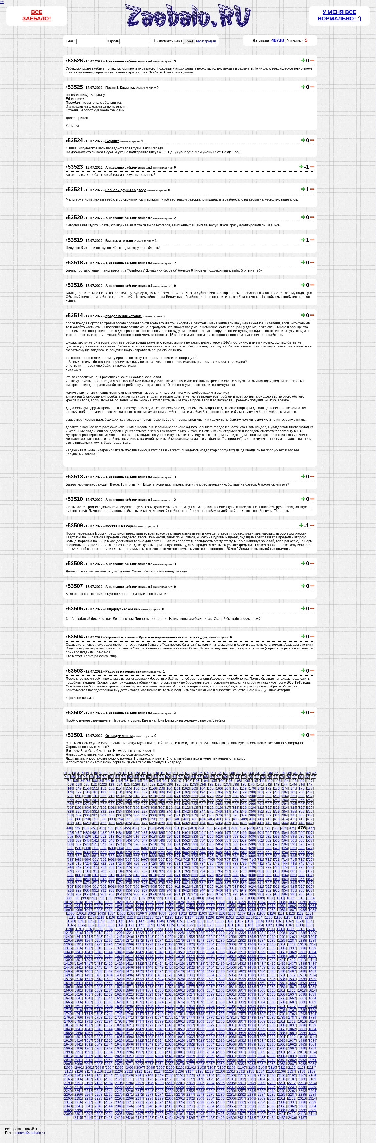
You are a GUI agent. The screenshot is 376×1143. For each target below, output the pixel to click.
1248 (149, 937)
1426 (180, 964)
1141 (81, 921)
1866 (78, 1033)
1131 (229, 917)
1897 (139, 1037)
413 (277, 819)
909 (161, 887)
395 (128, 819)
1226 (180, 933)
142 (268, 784)
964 (120, 894)
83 (313, 777)
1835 (272, 1025)
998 (151, 898)
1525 (170, 979)
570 (87, 844)
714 (285, 860)
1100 (172, 914)
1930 (221, 1041)
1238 (302, 933)
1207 (240, 929)
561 (260, 840)
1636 (282, 994)
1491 (78, 975)
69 (225, 777)
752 (103, 867)
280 (169, 804)
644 (202, 852)
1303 (200, 944)
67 (212, 777)
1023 (149, 902)
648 (235, 852)
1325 (170, 948)
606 (137, 848)
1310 (272, 944)
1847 (139, 1029)
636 (136, 852)
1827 (190, 1025)
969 (161, 894)
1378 (200, 956)
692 (104, 860)
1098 (152, 914)
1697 (139, 1006)
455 (127, 828)
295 (293, 804)
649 (244, 852)
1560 (272, 983)
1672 (139, 1002)
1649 (160, 998)
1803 (200, 1021)
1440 (68, 967)
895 (293, 883)
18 (156, 773)
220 (169, 796)
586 (219, 844)
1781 (231, 1017)
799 (244, 871)
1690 (68, 1006)
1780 (221, 1017)
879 (161, 883)
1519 (109, 979)
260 (252, 800)
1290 (68, 944)
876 (136, 883)
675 (211, 856)
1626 (180, 994)
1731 (231, 1010)
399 (161, 819)
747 (310, 863)
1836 (282, 1025)
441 (260, 823)
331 (95, 811)
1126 (179, 917)
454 (119, 828)
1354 (210, 952)
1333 (251, 948)
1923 (149, 1041)
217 (145, 796)
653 (277, 852)
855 (211, 879)
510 (87, 836)
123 (111, 784)
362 (103, 815)
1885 (272, 1033)
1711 (281, 1006)
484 (120, 833)
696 (137, 860)
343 (194, 811)
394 (120, 819)
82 (307, 777)
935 (128, 890)
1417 (88, 964)
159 (161, 788)
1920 (119, 1041)
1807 (241, 1021)
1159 (259, 921)
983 (277, 894)
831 (260, 875)
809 (79, 875)
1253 (200, 937)
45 (73, 777)
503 (277, 833)
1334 (261, 948)
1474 (160, 971)
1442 (88, 967)
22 (181, 773)
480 (87, 833)
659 (78, 856)
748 (70, 867)
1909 (261, 1037)
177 (310, 788)
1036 (282, 902)
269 (78, 804)
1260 (272, 937)
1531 (231, 979)
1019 (109, 902)
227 (227, 796)
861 (260, 879)
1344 (109, 952)
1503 (200, 975)
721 (95, 863)
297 (310, 804)
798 (235, 871)
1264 (312, 937)
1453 (200, 967)
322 (268, 808)
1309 (261, 944)
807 (310, 871)
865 (293, 879)
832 (268, 875)
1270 (119, 940)
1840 (68, 1029)
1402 (190, 960)
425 (128, 823)
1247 (139, 937)
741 (260, 863)
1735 (272, 1010)
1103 (202, 914)
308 (153, 808)
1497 (139, 975)
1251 (180, 937)
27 (213, 773)
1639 (312, 994)
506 (301, 833)
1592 (88, 991)
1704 (210, 1006)
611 (178, 848)
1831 (231, 1025)
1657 (241, 998)
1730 (221, 1010)
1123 (150, 917)
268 (70, 804)
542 (103, 840)
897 (310, 883)
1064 (312, 906)
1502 (190, 975)
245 (128, 800)
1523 (149, 979)
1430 (221, 964)
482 (103, 833)
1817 (88, 1025)
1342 (88, 952)
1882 (241, 1033)
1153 (200, 921)
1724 (160, 1010)
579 (161, 844)
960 (87, 894)
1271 (129, 940)
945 (211, 890)
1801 (180, 1021)
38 (283, 773)
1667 (88, 1002)
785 (128, 871)
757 (145, 867)
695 (128, 860)
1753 (200, 1014)
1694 (109, 1006)
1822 (139, 1025)
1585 (272, 987)
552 (186, 840)
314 (202, 808)
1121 (130, 917)
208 (70, 796)
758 (153, 867)
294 (285, 804)
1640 (68, 998)
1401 (180, 960)
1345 (119, 952)
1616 (78, 994)
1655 (221, 998)
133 (194, 784)
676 (219, 856)
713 (277, 860)
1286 (282, 940)
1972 (139, 1048)
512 (103, 836)
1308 (251, 944)
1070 (119, 910)
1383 (251, 956)
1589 (312, 987)
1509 (261, 975)
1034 (261, 902)
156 (136, 788)
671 (178, 856)
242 (103, 800)
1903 (200, 1037)
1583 (251, 987)
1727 (190, 1010)
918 (235, 887)
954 (285, 890)
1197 (138, 929)
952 (268, 890)
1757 (241, 1014)
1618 (98, 994)
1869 (109, 1033)
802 (268, 871)
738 (235, 863)
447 (310, 823)
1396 (129, 960)
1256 (231, 937)
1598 (149, 991)
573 (112, 844)
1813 (302, 1021)
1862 (292, 1029)
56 (143, 777)
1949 (160, 1044)
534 (285, 836)
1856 (231, 1029)
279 (161, 804)
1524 (160, 979)
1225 (170, 933)
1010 (270, 898)
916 (219, 887)
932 (103, 890)
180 (87, 792)
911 (178, 887)
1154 (210, 921)
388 (70, 819)
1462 (292, 967)
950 (252, 890)
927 (310, 887)
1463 (302, 967)
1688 (302, 1002)
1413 (302, 960)
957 (310, 890)
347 (227, 811)
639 (161, 852)
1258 (251, 937)
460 (168, 828)
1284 (261, 940)
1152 (190, 921)
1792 (88, 1021)
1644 (109, 998)
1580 (221, 987)
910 (170, 887)
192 (186, 792)
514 (120, 836)
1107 (242, 914)
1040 (68, 906)
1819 (109, 1025)
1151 (180, 921)
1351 (180, 952)
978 (235, 894)
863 (277, 879)
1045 (119, 906)
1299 (160, 944)
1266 (78, 940)
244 (120, 800)
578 (153, 844)
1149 (160, 921)
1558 (251, 983)
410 (252, 819)
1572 (139, 987)
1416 (78, 964)
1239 (312, 933)
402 (186, 819)
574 (120, 844)
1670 (119, 1002)
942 (186, 890)
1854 (210, 1029)
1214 (311, 929)
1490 (68, 975)
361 (95, 815)
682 (268, 856)
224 (202, 796)
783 (112, 871)
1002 (189, 898)
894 (285, 883)
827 (227, 875)
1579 (210, 987)
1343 (98, 952)
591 (260, 844)
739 (244, 863)
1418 (98, 964)
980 (252, 894)
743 (277, 863)
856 (219, 879)
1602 (190, 991)
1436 (282, 964)
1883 (251, 1033)
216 (136, 796)
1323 (149, 948)
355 (293, 811)
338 (153, 811)
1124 (160, 917)
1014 (311, 898)
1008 (250, 898)
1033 (251, 902)
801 (260, 871)
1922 (139, 1041)
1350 (170, 952)
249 (161, 800)
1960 (272, 1044)
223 (194, 796)
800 (252, 871)
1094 (111, 914)
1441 (78, 967)
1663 (302, 998)
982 (268, 894)
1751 (180, 1014)
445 (293, 823)
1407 (241, 960)
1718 (98, 1010)
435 (211, 823)
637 (145, 852)
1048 (149, 906)
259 (244, 800)
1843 (98, 1029)
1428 (200, 964)
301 (95, 808)
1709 (261, 1006)
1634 (261, 994)
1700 (170, 1006)
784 (120, 871)
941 (178, 890)
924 (285, 887)
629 (78, 852)
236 (301, 796)
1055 (221, 906)
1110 (271, 914)
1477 (190, 971)
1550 (170, 983)
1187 (289, 925)
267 (310, 800)
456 (135, 828)
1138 (298, 917)
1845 (119, 1029)
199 (244, 792)
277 (145, 804)
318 (235, 808)
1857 (241, 1029)
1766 (78, 1017)
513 (112, 836)
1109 (261, 914)
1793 (98, 1021)
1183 (249, 925)
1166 (81, 925)
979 (244, 894)
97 (152, 781)
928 (70, 890)
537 (310, 836)
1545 (119, 983)
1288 (302, 940)
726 (136, 863)
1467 (88, 971)
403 (194, 819)
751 (95, 867)
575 (128, 844)
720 (87, 863)
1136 (278, 917)
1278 (200, 940)
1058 (251, 906)
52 (117, 777)
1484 (261, 971)
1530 (221, 979)
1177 (190, 925)
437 (227, 823)
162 (186, 788)
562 (268, 840)
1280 (221, 940)
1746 (129, 1014)
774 (285, 867)
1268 (98, 940)
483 (112, 833)
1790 (68, 1021)
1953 (200, 1044)
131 (177, 784)
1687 (292, 1002)
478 (70, 833)
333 (112, 811)
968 (153, 894)
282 (186, 804)
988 (68, 898)
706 (219, 860)
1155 (220, 921)
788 (153, 871)
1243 (98, 937)
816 (136, 875)
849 (161, 879)
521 (178, 836)
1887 (292, 1033)
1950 (170, 1044)
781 (95, 871)
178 (70, 792)
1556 (231, 983)
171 (260, 788)
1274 (160, 940)
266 (301, 800)
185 (128, 792)
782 (103, 871)
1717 (88, 1010)
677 (227, 856)
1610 (272, 991)
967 (145, 894)
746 (301, 863)
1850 (170, 1029)
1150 (170, 921)
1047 (139, 906)
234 (285, 796)
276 (136, 804)
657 (310, 852)
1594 (109, 991)
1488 (302, 971)
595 (293, 844)
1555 (221, 983)
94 (133, 781)
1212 (290, 929)
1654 (210, 998)
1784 (261, 1017)
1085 (272, 910)
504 (285, 833)
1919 (109, 1041)
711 (260, 860)
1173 (150, 925)
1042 (88, 906)
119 (78, 784)
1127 (189, 917)
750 (87, 867)
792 (186, 871)
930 (87, 890)
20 (169, 773)
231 (260, 796)
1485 (272, 971)
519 (161, 836)
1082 (241, 910)
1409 (261, 960)
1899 (160, 1037)
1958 (251, 1044)
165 (211, 788)
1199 (158, 929)
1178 (200, 925)
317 (227, 808)
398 (153, 819)
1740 (68, 1014)
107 (230, 781)
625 (293, 848)
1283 (251, 940)
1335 (272, 948)
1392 (88, 960)
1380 (221, 956)
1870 (119, 1033)
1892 (88, 1037)
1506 (231, 975)
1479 (210, 971)
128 (153, 784)
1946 (129, 1044)
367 (145, 815)
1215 (68, 933)
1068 (98, 910)
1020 (119, 902)
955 (293, 890)
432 (186, 823)
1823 (149, 1025)
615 (211, 848)
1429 (210, 964)
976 (219, 894)
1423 (149, 964)
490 (169, 833)
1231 (231, 933)
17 (150, 773)
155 (128, 788)
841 (95, 879)
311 (178, 808)
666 (136, 856)
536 (301, 836)
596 (301, 844)
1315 (68, 948)
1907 (241, 1037)
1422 (139, 964)
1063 (302, 906)
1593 (98, 991)
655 (293, 852)
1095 (122, 914)
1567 (88, 987)
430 (169, 823)
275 (128, 804)
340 (169, 811)
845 (128, 879)
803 (277, 871)
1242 (88, 937)
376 (219, 815)
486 (136, 833)
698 (153, 860)
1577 (190, 987)
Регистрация (206, 41)
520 (169, 836)
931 (95, 890)
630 (87, 852)
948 (235, 890)
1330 (221, 948)
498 (235, 833)
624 (285, 848)
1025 (170, 902)
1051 (180, 906)
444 (285, 823)
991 (93, 898)
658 (70, 856)
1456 (231, 967)
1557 (241, 983)
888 (235, 883)
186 (136, 792)
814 (120, 875)
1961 (282, 1044)
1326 (180, 948)
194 (202, 792)
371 (178, 815)
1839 (312, 1025)
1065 (68, 910)
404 (203, 819)
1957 (241, 1044)
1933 (251, 1041)
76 (269, 777)
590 (252, 844)
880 (169, 883)
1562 (292, 983)
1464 (312, 967)
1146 (130, 921)
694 (120, 860)
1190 (69, 929)
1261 (282, 937)
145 (293, 784)
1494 (109, 975)
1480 (221, 971)
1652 (190, 998)
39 (289, 773)
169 (244, 788)
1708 (251, 1006)
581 (178, 844)
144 (285, 784)
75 (263, 777)
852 (186, 879)
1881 (231, 1033)
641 (178, 852)
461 (176, 828)
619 (244, 848)
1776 (180, 1017)
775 (293, 867)
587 (227, 844)
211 (95, 796)
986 (301, 894)
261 (260, 800)
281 (178, 804)
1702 (190, 1006)
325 (293, 808)
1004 (209, 898)
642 (186, 852)
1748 (149, 1014)
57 (149, 777)
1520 (119, 979)
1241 (78, 937)
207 (310, 792)
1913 (302, 1037)
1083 (251, 910)
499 (244, 833)
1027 (190, 902)
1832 (241, 1025)
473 (276, 828)
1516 (78, 979)
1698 (149, 1006)
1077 (190, 910)
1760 (272, 1014)
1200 (168, 929)
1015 (68, 902)
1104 (212, 914)
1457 (241, 967)
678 (235, 856)
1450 (170, 967)
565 (293, 840)
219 (161, 796)
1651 (180, 998)
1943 (98, 1044)
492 (186, 833)
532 (268, 836)
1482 (241, 971)
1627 (190, 994)
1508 (251, 975)
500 (252, 833)
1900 (170, 1037)
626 (301, 848)
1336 (282, 948)
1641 (78, 998)
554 (202, 840)
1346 (129, 952)
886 (219, 883)
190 (169, 792)
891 (260, 883)
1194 (109, 929)
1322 (139, 948)
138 (235, 784)
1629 (210, 994)
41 (302, 773)
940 (169, 890)
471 (259, 828)
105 (213, 781)
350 (252, 811)
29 (226, 773)
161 (178, 788)
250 (169, 800)
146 (301, 784)
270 (87, 804)
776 (301, 867)
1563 (302, 983)
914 (202, 887)
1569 (109, 987)
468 (234, 828)
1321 (129, 948)
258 (235, 800)
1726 (180, 1010)
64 (193, 777)
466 (218, 828)
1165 (71, 925)
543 (112, 840)
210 (87, 796)
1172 (140, 925)
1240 (68, 937)
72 (244, 777)
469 (243, 828)
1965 (68, 1048)
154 (120, 788)
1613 (302, 991)
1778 (200, 1017)
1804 (210, 1021)
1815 (68, 1025)
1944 (109, 1044)
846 (136, 879)
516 (136, 836)
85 (76, 781)
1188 (299, 925)
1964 (312, 1044)
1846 (129, 1029)
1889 (312, 1033)
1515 (68, 979)
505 (293, 833)
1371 (129, 956)
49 (98, 777)
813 (112, 875)
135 (210, 784)
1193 (99, 929)
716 (301, 860)
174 (285, 788)
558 (235, 840)
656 (301, 852)
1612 (292, 991)
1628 (200, 994)
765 (211, 867)
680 (252, 856)
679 (244, 856)
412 (268, 819)
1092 (91, 914)
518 (153, 836)
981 (260, 894)
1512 (292, 975)
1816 (78, 1025)
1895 (119, 1037)
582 (186, 844)
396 (137, 819)
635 (128, 852)
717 (310, 860)
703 (194, 860)
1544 (109, 983)
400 (170, 819)
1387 (292, 956)
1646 (129, 998)
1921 (129, 1041)
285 (211, 804)
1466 (78, 971)
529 (244, 836)
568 (70, 844)
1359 (261, 952)
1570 (119, 987)
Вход (189, 41)
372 (186, 815)
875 (128, 883)
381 (260, 815)
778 (70, 871)
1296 (129, 944)
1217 (88, 933)
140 (252, 784)
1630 (221, 994)
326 (301, 808)
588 (235, 844)
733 (194, 863)
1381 (231, 956)
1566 (78, 987)
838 (70, 879)
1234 (261, 933)
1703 (200, 1006)
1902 (190, 1037)
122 (103, 784)
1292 (88, 944)
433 (194, 823)
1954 (210, 1044)
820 (169, 875)
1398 (149, 960)
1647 (139, 998)
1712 (292, 1006)
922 (268, 887)
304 (120, 808)
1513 (302, 975)
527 (227, 836)
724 (120, 863)
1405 (221, 960)
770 (252, 867)
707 (227, 860)
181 (95, 792)
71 (237, 777)
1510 (272, 975)
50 (105, 777)
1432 (241, 964)
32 (245, 773)
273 (112, 804)
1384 (261, 956)
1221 (129, 933)
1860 (272, 1029)
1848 (149, 1029)
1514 (312, 975)
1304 (210, 944)
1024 (160, 902)
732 (186, 863)
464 (201, 828)
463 (193, 828)
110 (254, 781)
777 (310, 867)
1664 (312, 998)
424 (120, 823)
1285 (272, 940)
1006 (229, 898)
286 (219, 804)
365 (128, 815)
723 (112, 863)
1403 (200, 960)
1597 (139, 991)
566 (301, 840)
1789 (312, 1017)
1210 (270, 929)
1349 (160, 952)
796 (219, 871)
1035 (272, 902)
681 (260, 856)
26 (207, 773)
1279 (210, 940)
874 (120, 883)
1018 (98, 902)
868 (70, 883)
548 (153, 840)
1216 (78, 933)
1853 (200, 1029)
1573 (149, 987)
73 (250, 777)
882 (186, 883)
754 (120, 867)
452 (102, 828)
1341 (78, 952)
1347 (139, 952)
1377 (190, 956)
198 (235, 792)
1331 (231, 948)
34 (257, 773)
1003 (199, 898)
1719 (109, 1010)
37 (276, 773)
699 (161, 860)
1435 (272, 964)
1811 (281, 1021)
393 (112, 819)
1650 (170, 998)
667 (145, 856)
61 (174, 777)
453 (110, 828)
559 (244, 840)
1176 (180, 925)
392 (104, 819)
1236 (282, 933)
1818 (98, 1025)
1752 (190, 1014)
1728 (200, 1010)
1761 (282, 1014)
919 (244, 887)
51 (111, 777)
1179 (210, 925)
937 (145, 890)
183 (112, 792)
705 (211, 860)
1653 (200, 998)
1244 (109, 937)
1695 (119, 1006)
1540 (68, 983)
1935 (272, 1041)
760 (169, 867)
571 (95, 844)
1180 (220, 925)
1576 (180, 987)
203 (277, 792)
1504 (210, 975)
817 (145, 875)
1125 (169, 917)
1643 (98, 998)
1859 (261, 1029)
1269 (109, 940)
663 (112, 856)
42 (308, 773)
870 (87, 883)
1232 (241, 933)
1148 (150, 921)
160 (169, 788)
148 (70, 788)
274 (120, 804)
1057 (241, 906)
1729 (210, 1010)
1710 (272, 1006)
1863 (302, 1029)
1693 (98, 1006)
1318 (98, 948)
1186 (279, 925)
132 (186, 784)
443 (277, 823)
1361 (282, 952)
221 (178, 796)
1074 (160, 910)
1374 (160, 956)
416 (301, 819)
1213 (300, 929)
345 (211, 811)
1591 (78, 991)
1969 (109, 1048)
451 (94, 828)
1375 (170, 956)
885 (211, 883)
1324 (160, 948)
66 (206, 777)
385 (293, 815)
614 (202, 848)
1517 (88, 979)
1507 (241, 975)
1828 (200, 1025)
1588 (302, 987)
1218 (98, 933)
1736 (282, 1010)
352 (268, 811)
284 (202, 804)
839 (78, 879)
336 (136, 811)
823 (194, 875)
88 (95, 781)
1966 (78, 1048)
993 (110, 898)
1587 (292, 987)
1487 (292, 971)
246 (136, 800)
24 (194, 773)
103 (197, 781)
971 (178, 894)
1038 (302, 902)
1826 (180, 1025)
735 (211, 863)
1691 (78, 1006)
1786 (282, 1017)
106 (221, 781)
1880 (221, 1033)
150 (87, 788)
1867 (88, 1033)
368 (153, 815)
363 (112, 815)
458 (152, 828)
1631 (231, 994)
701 (178, 860)
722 (103, 863)
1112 (290, 914)
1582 (241, 987)
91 (114, 781)
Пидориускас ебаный (122, 609)
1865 (68, 1033)
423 (112, 823)
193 (194, 792)
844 (120, 879)
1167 (91, 925)
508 (70, 836)
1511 (281, 975)
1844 (109, 1029)
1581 (231, 987)
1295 (119, 944)
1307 (241, 944)
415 (293, 819)
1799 (160, 1021)
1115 (71, 917)
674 (202, 856)
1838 (302, 1025)
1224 (160, 933)
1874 (160, 1033)
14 (131, 773)
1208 (250, 929)
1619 (109, 994)
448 (69, 828)
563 (277, 840)
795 (211, 871)
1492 (88, 975)
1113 (300, 914)
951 (260, 890)
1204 (209, 929)
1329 (210, 948)
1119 (110, 917)
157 (145, 788)
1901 (180, 1037)
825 (211, 875)
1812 (292, 1021)
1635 (272, 994)
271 (95, 804)
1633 (251, 994)
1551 (180, 983)
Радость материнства (123, 671)
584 (202, 844)
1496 (129, 975)
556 (219, 840)
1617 (88, 994)
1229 (210, 933)
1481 (231, 971)
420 (87, 823)
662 (103, 856)
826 (219, 875)
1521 (129, 979)
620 (252, 848)
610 (170, 848)
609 (161, 848)
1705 (221, 1006)
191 (178, 792)
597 (310, 844)
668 (153, 856)
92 (120, 781)
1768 (98, 1017)
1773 (149, 1017)
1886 (282, 1033)
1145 (120, 921)
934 (120, 890)
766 (219, 867)
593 (277, 844)
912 (186, 887)
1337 (292, 948)
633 (112, 852)
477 (311, 828)
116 (302, 781)
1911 (281, 1037)
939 (161, 890)
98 (158, 781)
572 (103, 844)
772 (268, 867)
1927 (190, 1041)
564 (285, 840)
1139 (308, 917)
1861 (282, 1029)
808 (70, 875)
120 (86, 784)
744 (285, 863)
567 (310, 840)
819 (161, 875)
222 (186, 796)
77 (275, 777)
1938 (302, 1041)
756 (136, 867)
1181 (229, 925)
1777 (190, 1017)
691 (95, 860)
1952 (190, 1044)
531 (260, 836)
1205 (219, 929)
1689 (312, 1002)
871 (95, 883)
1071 (129, 910)
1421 (129, 964)
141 (260, 784)
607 (145, 848)
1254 (210, 937)
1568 (98, 987)
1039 (312, 902)
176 (301, 788)
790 (169, 871)
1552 (190, 983)
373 (194, 815)
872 (103, 883)
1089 (312, 910)
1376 (180, 956)
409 (244, 819)
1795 (119, 1021)
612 (186, 848)
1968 (98, 1048)
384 (285, 815)
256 (219, 800)
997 (143, 898)
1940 (68, 1044)
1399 (160, 960)
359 (78, 815)
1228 (200, 933)
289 (244, 804)
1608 (251, 991)
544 (120, 840)
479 (78, 833)
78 (282, 777)
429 (161, 823)
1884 (261, 1033)
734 (202, 863)
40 (295, 773)
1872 (139, 1033)
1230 (221, 933)
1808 (251, 1021)
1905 (221, 1037)
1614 (312, 991)
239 (78, 800)
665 (128, 856)
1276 (180, 940)
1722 (139, 1010)
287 (227, 804)
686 (301, 856)
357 (310, 811)
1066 (78, 910)
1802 (190, 1021)
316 (219, 808)
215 (128, 796)
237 (310, 796)
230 (252, 796)
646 (219, 852)
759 (161, 867)
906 (137, 887)
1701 (180, 1006)
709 (244, 860)
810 (87, 875)
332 (103, 811)
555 (211, 840)
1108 (251, 914)
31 (238, 773)
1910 (272, 1037)
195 (211, 792)
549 (161, 840)
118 (70, 784)
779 (78, 871)
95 (139, 781)
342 (186, 811)
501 (260, 833)
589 (244, 844)
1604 (210, 991)
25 (200, 773)
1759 (261, 1014)
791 (178, 871)
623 (277, 848)
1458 (251, 967)
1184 (259, 925)
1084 (261, 910)
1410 (272, 960)
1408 (251, 960)
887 (227, 883)
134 (202, 784)
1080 (221, 910)
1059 (261, 906)
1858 (251, 1029)
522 (186, 836)
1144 (111, 921)
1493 (98, 975)
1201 (178, 929)
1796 (129, 1021)
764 (202, 867)
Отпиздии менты (119, 736)
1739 (312, 1010)
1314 (312, 944)
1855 (221, 1029)
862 (268, 879)
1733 (251, 1010)
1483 (251, 971)
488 (153, 833)
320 (252, 808)
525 (211, 836)
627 (310, 848)
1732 (241, 1010)
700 (170, 860)
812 (103, 875)
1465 (68, 971)
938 (153, 890)
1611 (281, 991)
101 (180, 781)
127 (144, 784)
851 (178, 879)
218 (153, 796)
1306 (231, 944)
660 (87, 856)
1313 (302, 944)
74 (256, 777)
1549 (160, 983)
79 (288, 777)
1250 (170, 937)
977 (227, 894)
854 (202, 879)
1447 (139, 967)
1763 (302, 1014)
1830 (221, 1025)
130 (169, 784)
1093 (101, 914)
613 (194, 848)
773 (277, 867)
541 (95, 840)
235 (293, 796)
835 (293, 875)
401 (178, 819)
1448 (149, 967)
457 (143, 828)
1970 (119, 1048)
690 (87, 860)
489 (161, 833)
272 (103, 804)
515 (128, 836)
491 (178, 833)
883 (194, 883)
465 (209, 828)
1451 (180, 967)
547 (145, 840)
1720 (119, 1010)
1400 (170, 960)
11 (112, 773)
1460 (272, 967)
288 (235, 804)
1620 (119, 994)
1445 (119, 967)
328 (70, 811)
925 (293, 887)
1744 (109, 1014)
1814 (312, 1021)
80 (294, 777)
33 (251, 773)
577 (145, 844)
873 (112, 883)
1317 (88, 948)
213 (112, 796)
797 (227, 871)
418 (70, 823)
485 (128, 833)
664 (120, 856)
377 (227, 815)
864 (285, 879)
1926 (180, 1041)
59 (162, 777)
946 (219, 890)
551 (178, 840)
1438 (302, 964)
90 (108, 781)
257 (227, 800)
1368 (98, 956)
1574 (160, 987)
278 (153, 804)
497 (227, 833)
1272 (139, 940)
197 (227, 792)
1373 (149, 956)
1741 (78, 1014)
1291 (78, 944)
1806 (231, 1021)
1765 (68, 1017)
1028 (200, 902)
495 (211, 833)
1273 (149, 940)
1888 (302, 1033)
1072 (139, 910)
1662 (292, 998)
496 (219, 833)
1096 (132, 914)
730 (169, 863)
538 (70, 840)
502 (268, 833)
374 (202, 815)
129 (161, 784)
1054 (210, 906)
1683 (251, 1002)
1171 (130, 925)
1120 (120, 917)
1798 (149, 1021)
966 (136, 894)
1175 (170, 925)
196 (219, 792)
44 (67, 777)
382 (268, 815)
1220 (119, 933)
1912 (292, 1037)
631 (95, 852)
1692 (88, 1006)
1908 (251, 1037)
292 (268, 804)
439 (244, 823)
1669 (109, 1002)
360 (87, 815)
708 (236, 860)
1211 (280, 929)
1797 (139, 1021)
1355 (221, 952)
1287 (292, 940)
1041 (78, 906)
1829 (210, 1025)
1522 (139, 979)
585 (211, 844)
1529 (210, 979)
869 (78, 883)
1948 (149, 1044)
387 (310, 815)
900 (87, 887)
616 (219, 848)
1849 (160, 1029)
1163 (299, 921)
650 (252, 852)
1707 (241, 1006)
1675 (170, 1002)
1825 (170, 1025)
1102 (192, 914)
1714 (312, 1006)
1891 (78, 1037)
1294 (109, 944)
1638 (302, 994)
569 (78, 844)
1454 (210, 967)
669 (161, 856)
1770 (119, 1017)
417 (310, 819)
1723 (149, 1010)
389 (79, 819)
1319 (109, 948)
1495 (119, 975)
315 (211, 808)
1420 (119, 964)
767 (227, 867)
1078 (200, 910)
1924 (160, 1041)
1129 (209, 917)
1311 (281, 944)
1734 (261, 1010)
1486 (282, 971)
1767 (88, 1017)
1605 (221, 991)
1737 (292, 1010)
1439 (312, 964)
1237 (292, 933)
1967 (88, 1048)
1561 (282, 983)
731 (178, 863)
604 (120, 848)
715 (293, 860)
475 (292, 828)
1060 (272, 906)
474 (284, 828)
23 (188, 773)
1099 (162, 914)
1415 (68, 964)
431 (178, 823)
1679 (210, 1002)
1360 (272, 952)
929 (78, 890)
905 (128, 887)
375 (211, 815)
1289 (312, 940)
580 (169, 844)
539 (78, 840)
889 (244, 883)
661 (95, 856)
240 (87, 800)
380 (252, 815)
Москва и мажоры (120, 526)
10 (106, 773)
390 (87, 819)
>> (2, 2)
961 (95, 894)
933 (112, 890)
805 (293, 871)
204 (285, 792)
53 (124, 777)
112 (270, 781)
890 (252, 883)
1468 (98, 971)
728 (153, 863)
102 (188, 781)
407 (227, 819)
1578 (200, 987)
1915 (68, 1041)
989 (77, 898)
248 (153, 800)
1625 (170, 994)
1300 (170, 944)
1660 (272, 998)
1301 (180, 944)
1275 (170, 940)
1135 (269, 917)
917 (227, 887)
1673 (149, 1002)
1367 (88, 956)
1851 (180, 1029)
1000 (168, 898)
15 (137, 773)
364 (120, 815)
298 (70, 808)
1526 (180, 979)
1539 (312, 979)
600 (87, 848)
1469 (109, 971)
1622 (139, 994)
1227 (190, 933)
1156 (229, 921)
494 (202, 833)
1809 (261, 1021)
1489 (312, 971)
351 (260, 811)
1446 (129, 967)
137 (227, 784)
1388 (302, 956)
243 (112, 800)
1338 (302, 948)
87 (89, 781)
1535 (272, 979)
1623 (149, 994)
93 (127, 781)
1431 (231, 964)
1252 (190, 937)
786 (136, 871)
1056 (231, 906)
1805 (221, 1021)
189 (161, 792)
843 (112, 879)
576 (136, 844)
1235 (272, 933)
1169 (111, 925)
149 (78, 788)
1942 (88, 1044)
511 (95, 836)
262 (268, 800)
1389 (312, 956)
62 (180, 777)
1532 (241, 979)
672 (186, 856)
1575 (170, 987)
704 (203, 860)
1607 (241, 991)
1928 (200, 1041)
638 (153, 852)
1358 (251, 952)
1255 (221, 937)
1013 (300, 898)
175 (293, 788)
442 (268, 823)
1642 (88, 998)
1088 (302, 910)
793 (194, 871)
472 (267, 828)
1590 (68, 991)
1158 (249, 921)
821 (178, 875)
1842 (88, 1029)
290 (252, 804)
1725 (170, 1010)
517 (145, 836)
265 (293, 800)
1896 (129, 1037)
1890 (68, 1037)
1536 (282, 979)
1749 (160, 1014)
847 (145, 879)
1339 (312, 948)
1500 (170, 975)
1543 (98, 983)
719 (78, 863)
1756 (231, 1014)
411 (260, 819)
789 (161, 871)
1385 (272, 956)
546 (136, 840)
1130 (219, 917)
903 (112, 887)
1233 (251, 933)
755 (128, 867)
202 (268, 792)
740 (252, 863)
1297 (139, 944)
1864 (312, 1029)
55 (136, 777)
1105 (222, 914)
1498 (149, 975)
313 (194, 808)
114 (286, 781)
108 (238, 781)
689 (79, 860)
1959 (261, 1044)
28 (219, 773)
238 (70, 800)
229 (244, 796)
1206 (229, 929)
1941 (78, 1044)
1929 (210, 1041)
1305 (221, 944)
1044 (109, 906)
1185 (269, 925)
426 (136, 823)
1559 (261, 983)
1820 (119, 1025)
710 (252, 860)
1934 (261, 1041)
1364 (312, 952)
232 (268, 796)
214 (120, 796)
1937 (292, 1041)
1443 (98, 967)
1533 (251, 979)
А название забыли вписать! (128, 61)
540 (87, 840)
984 (285, 894)
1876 (180, 1033)
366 (136, 815)
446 (301, 823)
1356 (231, 952)
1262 (292, 937)
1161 (279, 921)
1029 (210, 902)
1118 (100, 917)
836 (301, 875)
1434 (261, 964)
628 (70, 852)
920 (252, 887)
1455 (221, 967)
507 (310, 833)
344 (202, 811)
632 (103, 852)
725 (128, 863)
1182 (239, 925)
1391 (78, 960)
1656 (231, 998)
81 (301, 777)
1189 (309, 925)
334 (120, 811)
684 (285, 856)
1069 (109, 910)
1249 (160, 937)
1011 (280, 898)
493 (194, 833)
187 (145, 792)
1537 (292, 979)
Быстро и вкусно (119, 241)
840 (87, 879)
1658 (251, 998)
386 (301, 815)
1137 (288, 917)
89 (101, 781)
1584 (261, 987)
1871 (129, 1033)
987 (310, 894)
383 (277, 815)
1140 (71, 921)
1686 (282, 1002)
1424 (160, 964)
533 (277, 836)
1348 (149, 952)
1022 (139, 902)
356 (301, 811)
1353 (200, 952)
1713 (302, 1006)
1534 (261, 979)
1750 (170, 1014)
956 (301, 890)
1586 (282, 987)
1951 (180, 1044)
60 (168, 777)
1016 (78, 902)
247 (145, 800)
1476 (180, 971)
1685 (272, 1002)
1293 (98, 944)
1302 (190, 944)
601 (95, 848)
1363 (302, 952)
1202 (189, 929)
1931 (231, 1041)
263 (277, 800)
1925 (170, 1041)
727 (145, 863)
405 (211, 819)
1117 (91, 917)
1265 (68, 940)
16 (143, 773)
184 (120, 792)
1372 (139, 956)
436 (219, 823)
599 (79, 848)
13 (124, 773)
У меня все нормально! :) (339, 15)
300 (87, 808)
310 (170, 808)
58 (155, 777)
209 (79, 796)
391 (95, 819)
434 (202, 823)
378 (235, 815)
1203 (199, 929)
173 (277, 788)
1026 (180, 902)
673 (194, 856)
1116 (81, 917)
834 (285, 875)
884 (202, 883)
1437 (292, 964)
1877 (190, 1033)
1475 (170, 971)
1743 (98, 1014)
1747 (139, 1014)
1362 (292, 952)
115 (294, 781)
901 (95, 887)
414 (285, 819)
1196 (128, 929)
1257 (241, 937)
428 (153, 823)
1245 (119, 937)
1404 (210, 960)
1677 (190, 1002)
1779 (210, 1017)
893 (277, 883)
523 (194, 836)
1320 (119, 948)
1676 (180, 1002)
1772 (139, 1017)
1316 (78, 948)
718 (70, 863)
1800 (170, 1021)
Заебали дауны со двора (125, 190)
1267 (88, 940)
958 (70, 894)
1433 (251, 964)
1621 (129, 994)
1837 (292, 1025)
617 (227, 848)
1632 (241, 994)
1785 (272, 1017)
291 (260, 804)
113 (278, 781)
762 (186, 867)
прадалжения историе (123, 316)
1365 (68, 956)
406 (219, 819)
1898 (149, 1037)
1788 (302, 1017)
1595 (119, 991)
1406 (231, 960)
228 (235, 796)
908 (153, 887)
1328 (200, 948)
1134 (259, 917)
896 (301, 883)
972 (186, 894)
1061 (282, 906)
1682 (241, 1002)
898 (70, 887)
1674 (160, 1002)
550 (169, 840)
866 (301, 879)
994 (118, 898)
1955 (221, 1044)
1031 (231, 902)
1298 (149, 944)
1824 (160, 1025)
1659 (261, 998)
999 (159, 898)
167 (227, 788)
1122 (140, 917)
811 (95, 875)
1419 (109, 964)
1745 (119, 1014)
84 (70, 781)
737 (227, 863)
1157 (239, 921)
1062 (292, 906)
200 (252, 792)
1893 (98, 1037)
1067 (88, 910)
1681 (231, 1002)
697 (145, 860)
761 (178, 867)
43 (314, 773)
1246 (129, 937)
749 (78, 867)
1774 (160, 1017)
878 (153, 883)
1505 (221, 975)
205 (293, 792)
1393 (98, 960)
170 (252, 788)
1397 (139, 960)
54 (130, 777)
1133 (249, 917)
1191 (79, 929)
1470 (119, 971)
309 (161, 808)
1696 (129, 1006)
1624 (160, 994)
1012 (290, 898)
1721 (129, 1010)
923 (277, 887)
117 (310, 781)
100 (172, 781)
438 (235, 823)
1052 (190, 906)
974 (202, 894)
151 (95, 788)
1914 (312, 1037)
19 (162, 773)
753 (112, 867)
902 (104, 887)
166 (219, 788)
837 (310, 875)
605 (128, 848)
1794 (109, 1021)
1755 (221, 1014)
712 (268, 860)
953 (277, 890)
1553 (200, 983)
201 (260, 792)
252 (186, 800)
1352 (190, 952)
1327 (190, 948)
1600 (170, 991)
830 (252, 875)
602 (104, 848)
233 (277, 796)
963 (112, 894)
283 (194, 804)
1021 (129, 902)
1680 (221, 1002)
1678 (200, 1002)
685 (293, 856)
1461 (282, 967)
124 (119, 784)
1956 (231, 1044)
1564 (312, 983)
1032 (241, 902)
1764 (312, 1014)
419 (78, 823)
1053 (200, 906)
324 (285, 808)
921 (260, 887)
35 (264, 773)
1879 (210, 1033)
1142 (91, 921)
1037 (292, 902)
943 (194, 890)
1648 (149, 998)
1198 (148, 929)
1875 (170, 1033)
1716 (78, 1010)
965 (128, 894)
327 (310, 808)
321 (260, 808)
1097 (142, 914)
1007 (240, 898)
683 (277, 856)
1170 (120, 925)
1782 (241, 1017)
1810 (272, 1021)
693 (112, 860)
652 (268, 852)
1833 (251, 1025)
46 (79, 777)
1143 (101, 921)
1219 (109, 933)
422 (103, 823)
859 (244, 879)
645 (211, 852)
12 (118, 773)
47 (86, 777)
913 (194, 887)
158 (153, 788)
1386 (282, 956)
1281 (231, 940)
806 (301, 871)
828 (235, 875)
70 (231, 777)
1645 (119, 998)
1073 (149, 910)
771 (260, 867)
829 (244, 875)
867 (310, 879)
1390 (68, 960)
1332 (241, 948)
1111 (280, 914)
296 (301, 804)
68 (218, 777)
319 (244, 808)
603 (112, 848)
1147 (140, 921)
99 (165, 781)
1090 (71, 914)
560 (252, 840)
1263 (302, 937)
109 (246, 781)
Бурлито (112, 141)
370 (169, 815)
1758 (251, 1014)
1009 (260, 898)
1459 (261, 967)
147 (309, 784)
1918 (98, 1041)
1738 (302, 1010)
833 (277, 875)
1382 (241, 956)
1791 (78, 1021)
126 (136, 784)
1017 (88, 902)
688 (70, 860)
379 (244, 815)
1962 (292, 1044)
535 (293, 836)
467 (226, 828)
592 (268, 844)
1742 (88, 1014)
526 (219, 836)
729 (161, 863)
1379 (210, 956)
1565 (68, 987)
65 (199, 777)
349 (244, 811)
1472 (139, 971)
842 (103, 879)
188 (153, 792)
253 (194, 800)
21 (175, 773)
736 (219, 863)
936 (136, 890)
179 (78, 792)
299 (79, 808)
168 (235, 788)
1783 (251, 1017)
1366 (78, 956)
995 (126, 898)
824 (202, 875)
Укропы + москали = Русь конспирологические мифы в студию (156, 637)
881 (178, 883)
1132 (239, 917)
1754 (210, 1014)
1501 (180, 975)
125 (128, 784)
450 (86, 828)
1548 (149, 983)
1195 (118, 929)
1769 (109, 1017)
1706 (231, 1006)
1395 (119, 960)
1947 (139, 1044)
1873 (149, 1033)
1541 (78, 983)
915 (211, 887)
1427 (190, 964)
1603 (200, 991)
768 (235, 867)
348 (235, 811)
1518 (98, 979)
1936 (282, 1041)
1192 (89, 929)
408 (236, 819)
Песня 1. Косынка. (120, 88)
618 (235, 848)
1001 (178, 898)
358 (70, 815)
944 (202, 890)
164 (202, 788)
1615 (68, 994)
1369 (109, 956)
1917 (88, 1041)
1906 (231, 1037)
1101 (182, 914)
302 (104, 808)
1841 (78, 1029)
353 (277, 811)
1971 (129, 1048)
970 (169, 894)
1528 (200, 979)
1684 (261, 1002)
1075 (170, 910)
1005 (219, 898)
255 (211, 800)
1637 (292, 994)
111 (262, 781)
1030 (221, 902)
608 (153, 848)
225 (211, 796)
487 (145, 833)
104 (205, 781)
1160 (269, 921)
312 (186, 808)
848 (153, 879)
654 (285, 852)
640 (169, 852)
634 (120, 852)
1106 (232, 914)
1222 (139, 933)
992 (101, 898)
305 (128, 808)
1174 (160, 925)
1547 (139, 983)
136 (219, 784)
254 (202, 800)
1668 (98, 1002)
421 (95, 823)
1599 (160, 991)
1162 (289, 921)
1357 (241, 952)
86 (82, 781)
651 (260, 852)
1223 (149, 933)
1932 (241, 1041)
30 (232, 773)
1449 (160, 967)
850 (169, 879)
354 (285, 811)
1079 (210, 910)
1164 (309, 921)
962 (103, 894)
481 (95, 833)
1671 (129, 1002)
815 (128, 875)
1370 (119, 956)
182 (103, 792)
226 (219, 796)
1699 (160, 1006)
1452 (190, 967)
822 (186, 875)
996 (134, 898)
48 (92, 777)
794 (202, 871)
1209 (260, 929)
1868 (98, 1033)
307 (145, 808)
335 (128, 811)
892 (268, 883)
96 (146, 781)
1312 (292, 944)
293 (277, 804)
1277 (190, 940)
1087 (292, 910)
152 (103, 788)
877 (145, 883)
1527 (190, 979)
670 (169, 856)
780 (87, 871)
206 (301, 792)
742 (268, 863)
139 (243, 784)
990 (85, 898)
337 (145, 811)
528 (235, 836)
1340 (68, 952)
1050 (170, 906)
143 (276, 784)
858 (235, 879)
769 (244, 867)
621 (260, 848)
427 (145, 823)
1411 (281, 960)
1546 (129, 983)
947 (227, 890)
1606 (231, 991)
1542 (88, 983)
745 (293, 863)
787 (145, 871)
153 (112, 788)
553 (194, 840)
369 (161, 815)
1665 (68, 1002)
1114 (309, 914)
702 (186, 860)
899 (79, 887)
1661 (282, 998)
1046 (129, 906)
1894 (109, 1037)
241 (95, 800)
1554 (210, 983)
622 (268, 848)
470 (251, 828)
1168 (101, 925)
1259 (261, 937)
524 (202, 836)
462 (185, 828)
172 (268, 788)
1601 (180, 991)
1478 (200, 971)
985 (293, 894)
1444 (109, 967)
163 (194, 788)
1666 (78, 1002)
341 (178, 811)
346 (219, 811)
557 (227, 840)
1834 (261, 1025)
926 (301, 887)
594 (285, 844)
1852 (190, 1029)
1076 (180, 910)
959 (78, 894)
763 (194, 867)
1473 (149, 971)
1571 (129, 987)
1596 (129, 991)
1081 (231, 910)
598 (70, 848)
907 (145, 887)
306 (137, 808)
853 (194, 879)
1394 (109, 960)
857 (227, 879)
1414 (312, 960)
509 (79, 836)
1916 (78, 1041)
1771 (129, 1017)
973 (194, 894)
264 (285, 800)
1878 (200, 1033)
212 (103, 796)
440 (252, 823)
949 (244, 890)
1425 (170, 964)
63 (187, 777)
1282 (241, 940)
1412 (292, 960)
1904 (210, 1037)
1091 (81, 914)
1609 (261, 991)
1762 (292, 1014)
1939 (312, 1041)
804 (285, 871)
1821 (129, 1025)
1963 (302, 1044)
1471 (129, 971)
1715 (68, 1010)
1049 (160, 906)
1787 (292, 1017)
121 (95, 784)
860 (252, 879)
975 (211, 894)
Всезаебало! (36, 15)
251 (178, 800)
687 (310, 856)
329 (78, 811)
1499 (160, 975)
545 (128, 840)
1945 (119, 1044)
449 (77, 828)
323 (277, 808)
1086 (282, 910)
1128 (199, 917)
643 (194, 852)
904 (120, 887)
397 (145, 819)
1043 (98, 906)
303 (112, 808)
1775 (170, 1017)
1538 (302, 979)
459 (160, 828)
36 (270, 773)
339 (161, 811)
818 (153, 875)
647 (227, 852)
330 (87, 811)
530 (252, 836)
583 (194, 844)
